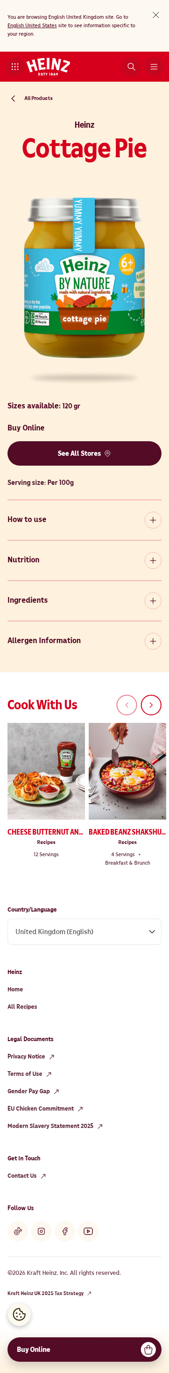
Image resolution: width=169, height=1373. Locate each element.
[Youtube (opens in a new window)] (88, 1231)
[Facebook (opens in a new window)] (64, 1231)
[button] (15, 66)
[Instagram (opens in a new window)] (41, 1231)
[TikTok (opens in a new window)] (18, 1231)
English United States (32, 26)
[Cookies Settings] (19, 1314)
